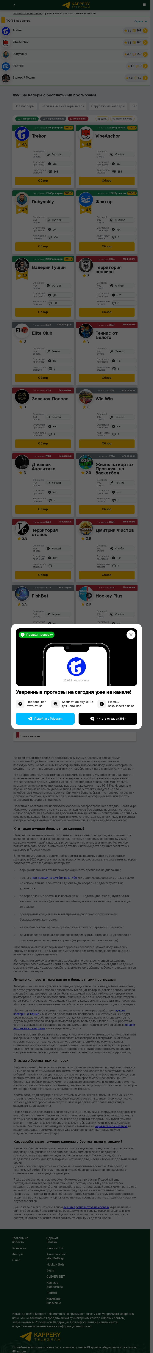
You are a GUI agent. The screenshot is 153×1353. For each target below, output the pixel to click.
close (131, 634)
